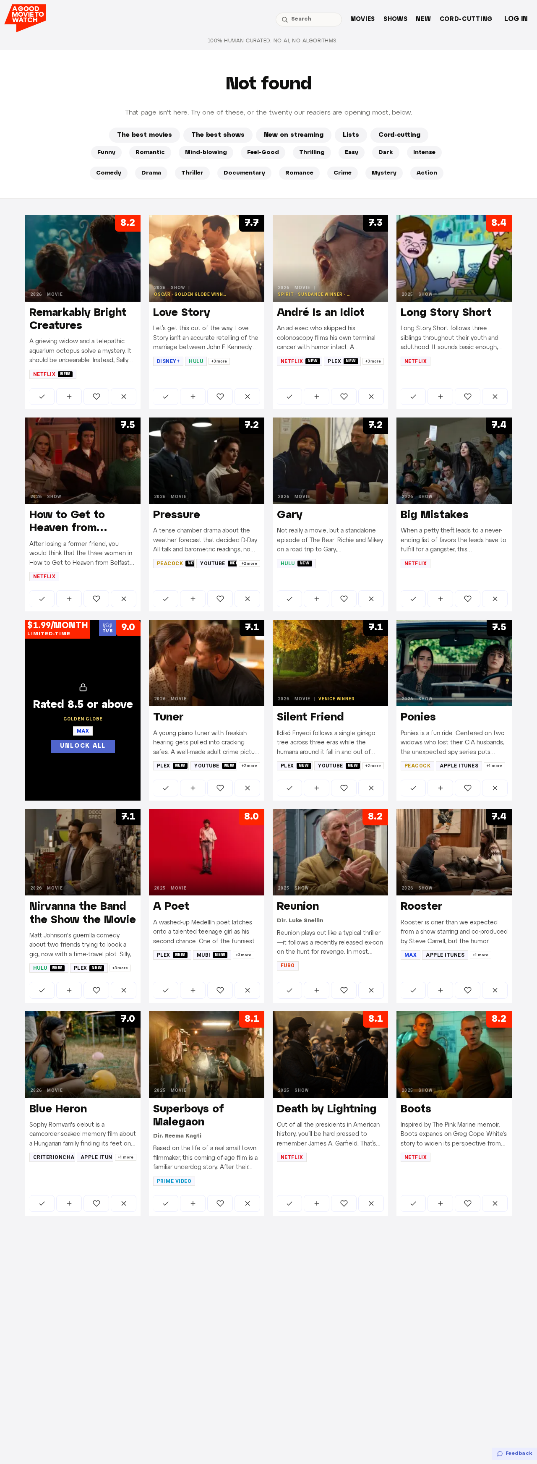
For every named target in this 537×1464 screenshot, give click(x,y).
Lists (351, 135)
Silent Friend (310, 717)
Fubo (288, 965)
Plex (342, 361)
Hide (123, 396)
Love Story (181, 313)
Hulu (196, 361)
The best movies (144, 135)
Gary (289, 515)
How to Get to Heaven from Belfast (67, 528)
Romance (299, 173)
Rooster (422, 907)
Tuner (168, 717)
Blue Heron (58, 1109)
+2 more (249, 563)
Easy (351, 152)
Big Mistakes (435, 515)
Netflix (51, 374)
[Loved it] (96, 396)
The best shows (218, 135)
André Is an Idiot (321, 313)
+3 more (219, 361)
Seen (42, 396)
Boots (416, 1109)
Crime (343, 173)
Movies (362, 19)
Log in (516, 19)
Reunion (298, 907)
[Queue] (69, 396)
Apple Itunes (459, 766)
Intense (424, 152)
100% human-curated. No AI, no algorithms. (273, 41)
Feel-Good (263, 152)
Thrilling (312, 152)
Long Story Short (446, 313)
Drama (151, 173)
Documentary (244, 173)
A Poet (171, 907)
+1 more (494, 766)
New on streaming (293, 135)
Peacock (176, 563)
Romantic (150, 152)
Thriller (192, 173)
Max (410, 955)
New (423, 19)
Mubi (211, 955)
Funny (106, 152)
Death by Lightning (327, 1109)
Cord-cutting (466, 19)
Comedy (108, 173)
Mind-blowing (206, 152)
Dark (385, 152)
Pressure (176, 515)
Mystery (384, 173)
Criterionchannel (54, 1157)
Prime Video (174, 1181)
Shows (395, 19)
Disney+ (168, 361)
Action (427, 173)
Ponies (418, 717)
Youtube (218, 563)
